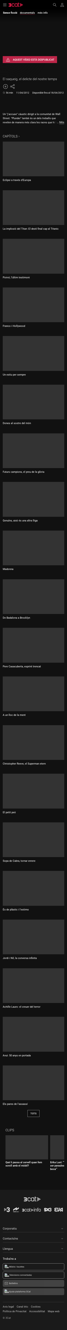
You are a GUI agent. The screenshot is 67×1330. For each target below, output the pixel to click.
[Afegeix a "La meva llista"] (5, 86)
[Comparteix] (12, 86)
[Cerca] (56, 5)
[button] (33, 1228)
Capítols (10, 136)
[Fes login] (62, 5)
